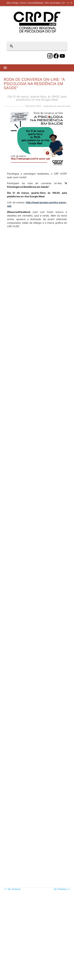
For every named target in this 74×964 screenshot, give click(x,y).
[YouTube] (62, 56)
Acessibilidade (35, 2)
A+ (64, 2)
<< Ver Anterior (12, 889)
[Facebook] (56, 56)
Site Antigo (12, 2)
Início (23, 2)
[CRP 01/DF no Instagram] (50, 56)
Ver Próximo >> (62, 889)
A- (72, 2)
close (62, 46)
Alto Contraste (53, 2)
